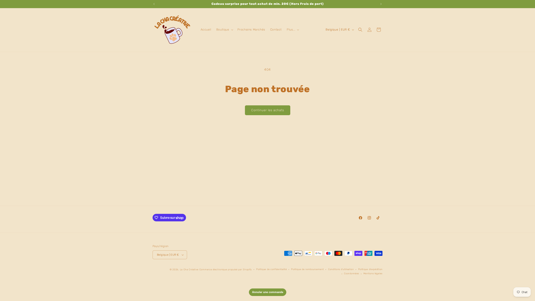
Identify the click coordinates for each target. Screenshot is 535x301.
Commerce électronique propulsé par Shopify (225, 269)
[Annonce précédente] (154, 4)
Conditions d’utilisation (341, 269)
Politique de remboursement (307, 269)
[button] (224, 29)
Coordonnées (351, 273)
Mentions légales (372, 273)
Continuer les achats (267, 110)
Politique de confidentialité (271, 269)
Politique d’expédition (370, 269)
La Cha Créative (189, 269)
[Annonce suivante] (381, 4)
